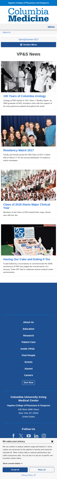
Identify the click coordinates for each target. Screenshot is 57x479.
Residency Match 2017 (28, 140)
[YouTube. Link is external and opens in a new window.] (29, 436)
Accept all (15, 470)
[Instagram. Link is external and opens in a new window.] (44, 436)
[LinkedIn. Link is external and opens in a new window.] (36, 436)
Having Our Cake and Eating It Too (28, 250)
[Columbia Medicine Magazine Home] (28, 14)
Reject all (42, 470)
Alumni (29, 368)
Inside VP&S (29, 349)
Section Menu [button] (30, 45)
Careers (28, 375)
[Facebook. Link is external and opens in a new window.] (13, 436)
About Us (6, 32)
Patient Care (29, 342)
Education (28, 329)
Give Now (28, 382)
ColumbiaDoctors (28, 307)
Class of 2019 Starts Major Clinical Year (28, 194)
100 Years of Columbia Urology (28, 85)
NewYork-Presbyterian (28, 299)
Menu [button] (51, 27)
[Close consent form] (52, 441)
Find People (28, 355)
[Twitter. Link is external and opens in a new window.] (21, 436)
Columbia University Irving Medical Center (29, 290)
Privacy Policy (27, 475)
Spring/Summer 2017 (29, 39)
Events (28, 362)
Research (28, 335)
